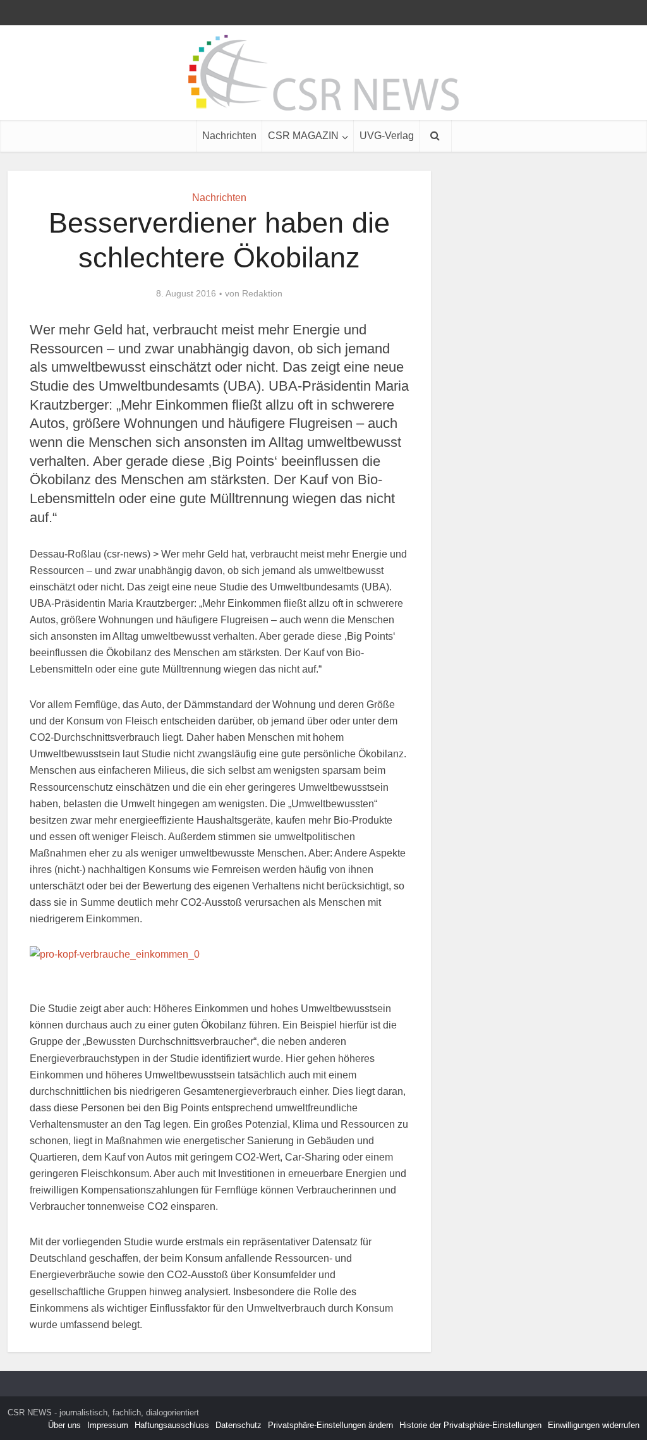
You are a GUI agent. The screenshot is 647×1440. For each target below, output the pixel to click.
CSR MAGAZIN (303, 135)
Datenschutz (238, 1425)
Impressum (107, 1425)
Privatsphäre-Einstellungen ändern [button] (330, 1425)
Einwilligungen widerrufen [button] (593, 1425)
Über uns (64, 1425)
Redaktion (262, 293)
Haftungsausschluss (172, 1425)
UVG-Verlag (387, 135)
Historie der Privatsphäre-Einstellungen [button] (470, 1425)
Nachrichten (229, 135)
